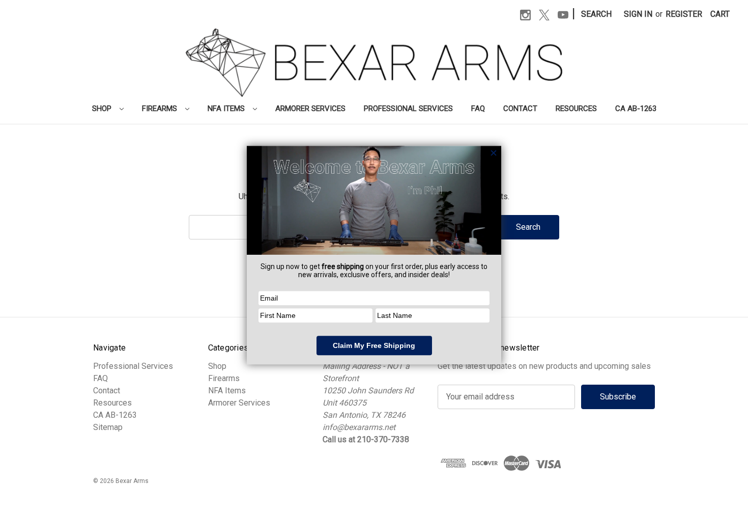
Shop (102, 108)
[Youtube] (563, 15)
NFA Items (227, 108)
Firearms (160, 108)
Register (684, 14)
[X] (544, 15)
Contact (520, 108)
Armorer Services (310, 108)
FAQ (478, 108)
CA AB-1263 (635, 108)
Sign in (638, 14)
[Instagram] (525, 15)
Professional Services (408, 108)
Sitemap (108, 427)
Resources (576, 108)
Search (596, 14)
